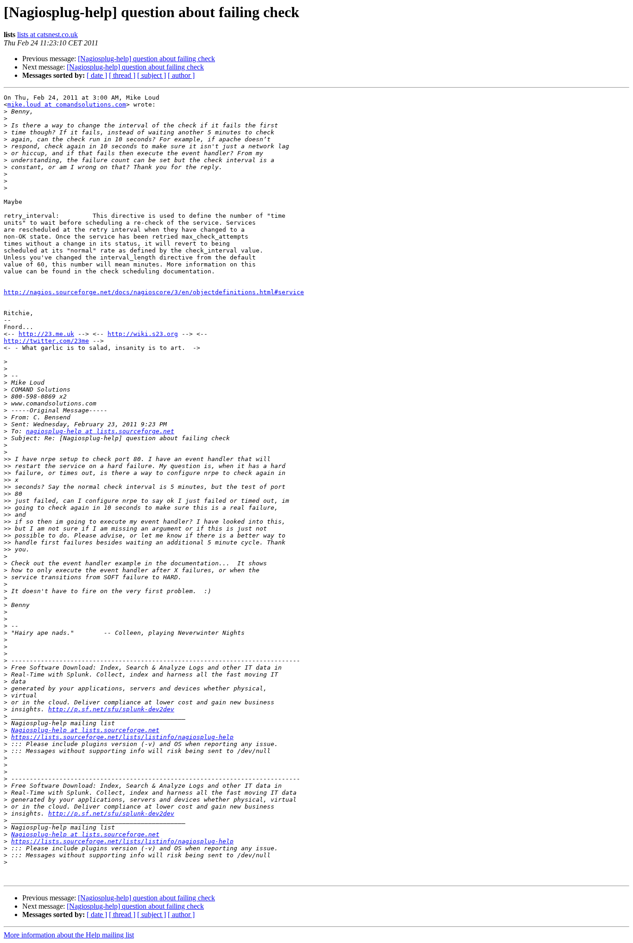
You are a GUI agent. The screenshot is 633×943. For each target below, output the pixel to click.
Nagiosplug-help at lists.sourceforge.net (85, 730)
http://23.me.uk (46, 333)
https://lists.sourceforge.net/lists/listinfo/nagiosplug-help (122, 737)
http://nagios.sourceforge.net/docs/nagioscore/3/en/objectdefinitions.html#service (154, 292)
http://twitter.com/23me (46, 340)
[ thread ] (122, 75)
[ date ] (97, 75)
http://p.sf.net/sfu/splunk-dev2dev (111, 709)
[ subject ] (151, 75)
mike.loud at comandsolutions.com (66, 104)
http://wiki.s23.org (143, 333)
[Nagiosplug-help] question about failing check (146, 59)
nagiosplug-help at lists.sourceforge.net (100, 431)
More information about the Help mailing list (69, 935)
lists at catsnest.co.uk (47, 34)
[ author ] (181, 75)
